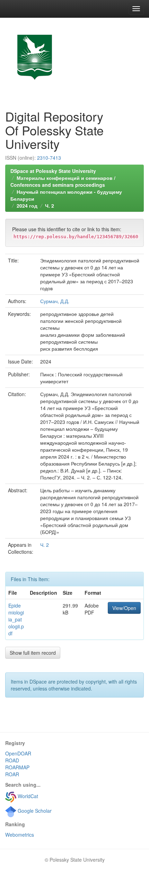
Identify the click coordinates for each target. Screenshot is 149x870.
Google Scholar (34, 810)
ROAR (12, 774)
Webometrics (19, 834)
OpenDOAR (18, 753)
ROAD (12, 760)
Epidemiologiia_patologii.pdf (16, 619)
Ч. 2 (49, 205)
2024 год (27, 205)
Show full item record (33, 652)
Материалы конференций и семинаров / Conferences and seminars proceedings (62, 181)
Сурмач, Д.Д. (54, 301)
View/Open (124, 607)
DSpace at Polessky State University (53, 170)
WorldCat (27, 796)
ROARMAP (17, 767)
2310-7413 (49, 157)
